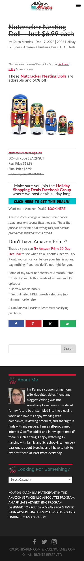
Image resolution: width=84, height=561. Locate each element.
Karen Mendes (23, 42)
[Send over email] (68, 323)
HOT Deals (67, 47)
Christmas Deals (47, 47)
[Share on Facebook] (16, 323)
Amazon (29, 47)
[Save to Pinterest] (33, 323)
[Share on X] (51, 323)
